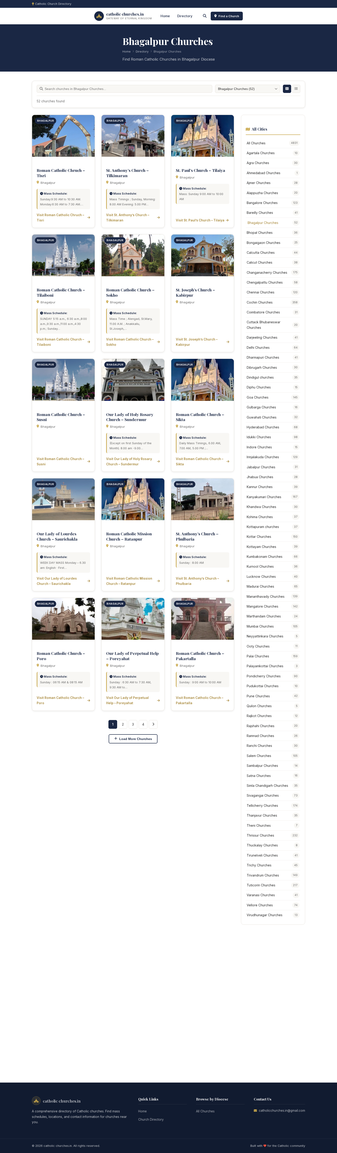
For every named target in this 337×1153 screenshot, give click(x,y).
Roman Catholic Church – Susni (61, 417)
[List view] (296, 89)
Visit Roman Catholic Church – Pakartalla (199, 700)
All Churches (205, 1111)
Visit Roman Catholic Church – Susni (60, 461)
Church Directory (151, 1119)
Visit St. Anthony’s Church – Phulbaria (197, 581)
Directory (184, 16)
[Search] (204, 16)
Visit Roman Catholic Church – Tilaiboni (60, 342)
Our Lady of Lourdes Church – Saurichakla (57, 536)
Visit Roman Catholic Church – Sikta (199, 461)
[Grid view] (287, 89)
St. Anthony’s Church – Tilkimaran (127, 173)
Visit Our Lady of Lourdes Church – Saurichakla (57, 581)
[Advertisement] (275, 998)
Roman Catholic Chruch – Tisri (61, 173)
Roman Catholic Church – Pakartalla (200, 655)
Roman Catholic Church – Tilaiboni (61, 292)
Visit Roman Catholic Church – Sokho (130, 342)
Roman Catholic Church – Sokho (130, 292)
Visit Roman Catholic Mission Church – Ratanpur (129, 581)
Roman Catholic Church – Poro (61, 655)
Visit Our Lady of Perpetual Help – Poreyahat (127, 700)
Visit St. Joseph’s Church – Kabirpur (197, 342)
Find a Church (228, 16)
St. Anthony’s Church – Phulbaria (197, 536)
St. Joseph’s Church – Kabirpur (195, 292)
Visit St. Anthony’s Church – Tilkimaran (127, 217)
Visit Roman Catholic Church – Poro (60, 700)
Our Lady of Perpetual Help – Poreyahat (132, 655)
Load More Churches (135, 739)
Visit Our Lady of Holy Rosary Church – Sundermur (129, 461)
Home (165, 16)
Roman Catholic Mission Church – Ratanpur (129, 536)
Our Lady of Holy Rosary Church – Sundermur (129, 417)
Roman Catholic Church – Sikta (200, 417)
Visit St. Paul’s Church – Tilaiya (200, 220)
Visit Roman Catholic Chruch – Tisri (60, 217)
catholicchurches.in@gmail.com (282, 1110)
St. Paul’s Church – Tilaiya (200, 170)
